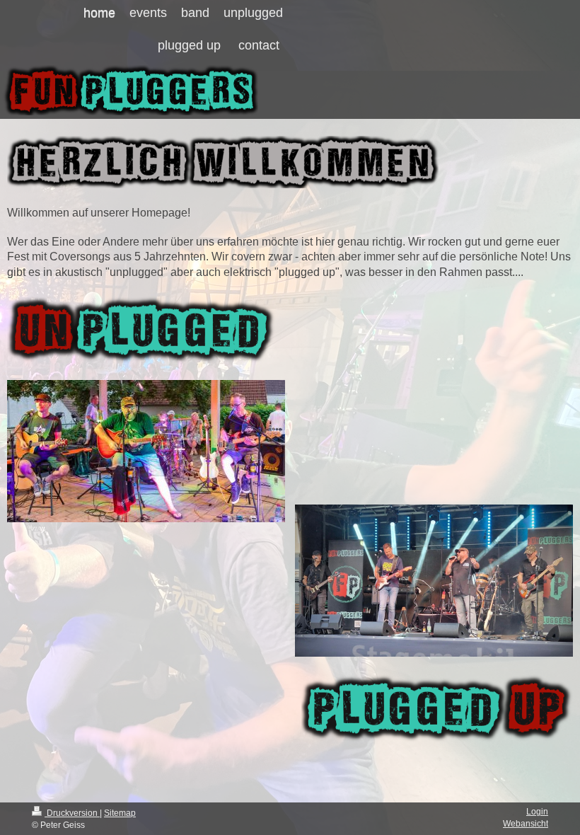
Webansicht (525, 824)
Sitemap (120, 813)
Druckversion (72, 813)
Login (537, 812)
